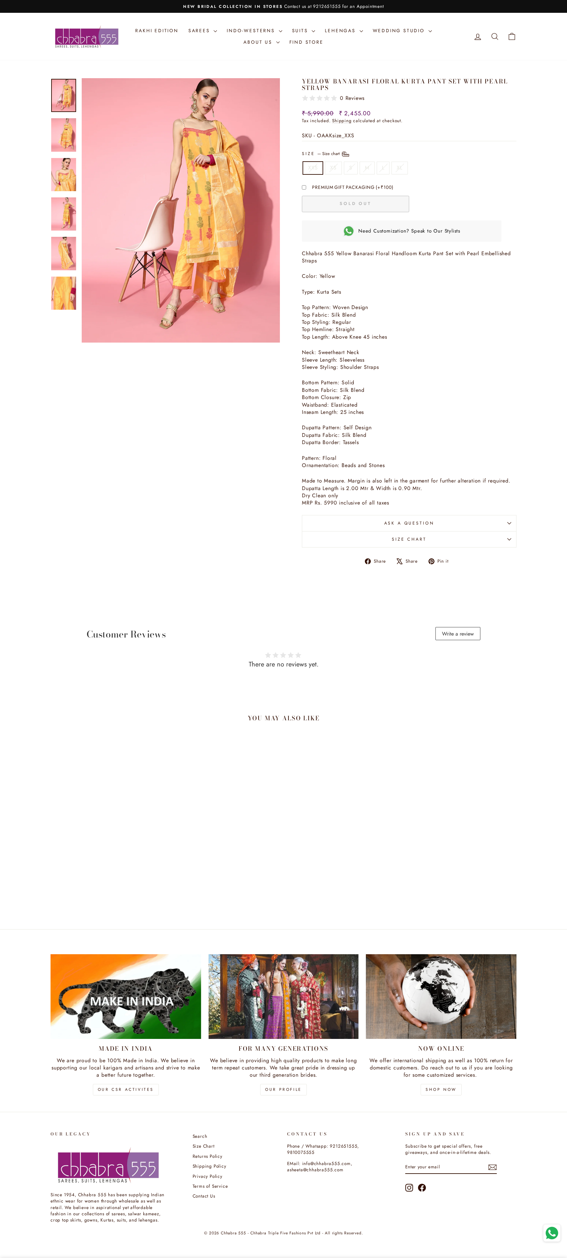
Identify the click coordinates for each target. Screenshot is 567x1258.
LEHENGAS (341, 30)
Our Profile (283, 1089)
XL (400, 167)
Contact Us (204, 1196)
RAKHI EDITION (156, 30)
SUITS (301, 30)
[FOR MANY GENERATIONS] (283, 996)
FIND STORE (306, 42)
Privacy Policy (207, 1176)
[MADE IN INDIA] (126, 996)
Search (200, 1136)
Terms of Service (210, 1186)
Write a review (458, 634)
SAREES (200, 30)
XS (333, 167)
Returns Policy (207, 1156)
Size (321, 153)
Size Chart (409, 539)
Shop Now (441, 1089)
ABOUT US (258, 42)
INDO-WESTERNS (252, 30)
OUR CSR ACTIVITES (126, 1089)
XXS (313, 167)
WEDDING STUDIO (400, 30)
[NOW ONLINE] (441, 996)
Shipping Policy (209, 1166)
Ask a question (409, 523)
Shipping (341, 120)
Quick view (106, 868)
